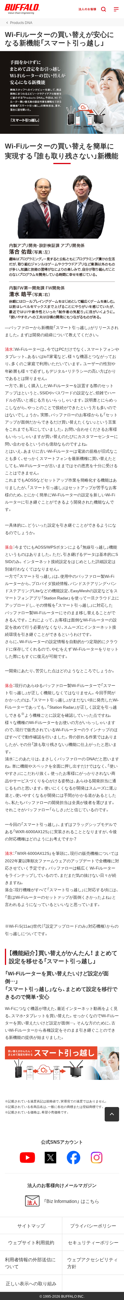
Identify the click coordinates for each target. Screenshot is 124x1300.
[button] (112, 1114)
